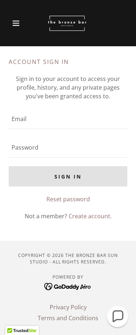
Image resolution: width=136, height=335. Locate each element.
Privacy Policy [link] (68, 307)
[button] (17, 23)
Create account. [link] (90, 216)
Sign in (68, 176)
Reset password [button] (68, 199)
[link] (68, 23)
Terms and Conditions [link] (68, 318)
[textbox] (68, 119)
